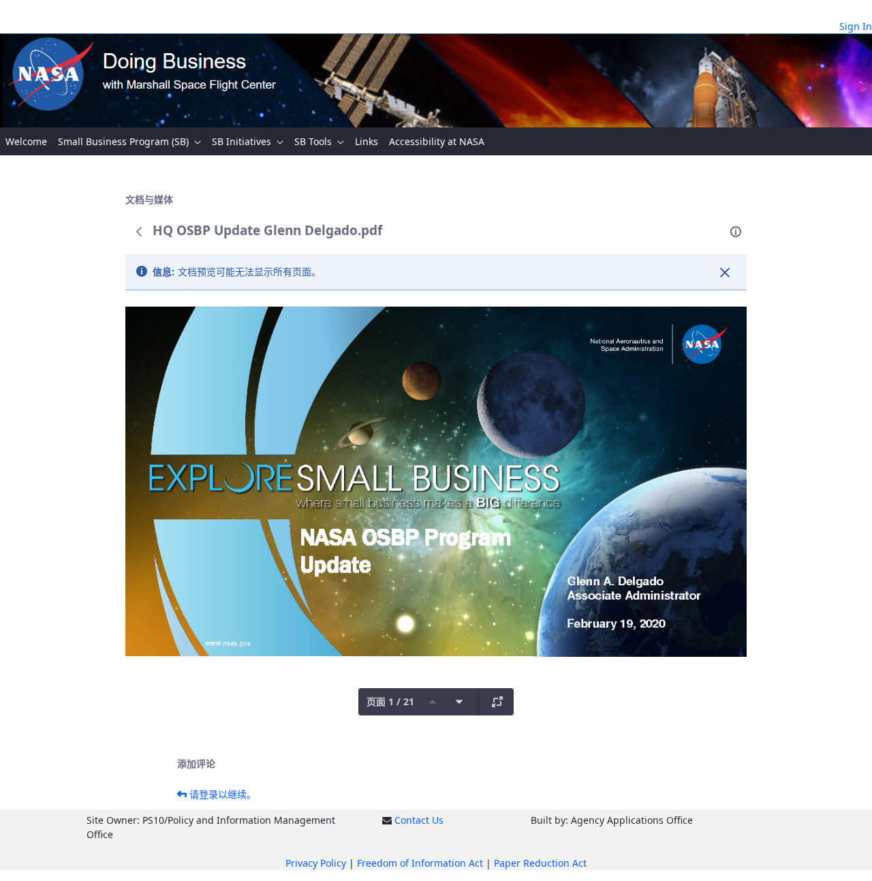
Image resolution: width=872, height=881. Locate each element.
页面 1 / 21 (390, 701)
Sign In (855, 26)
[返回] (139, 231)
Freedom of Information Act (420, 862)
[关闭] (725, 272)
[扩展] (497, 701)
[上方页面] (432, 701)
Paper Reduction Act (540, 862)
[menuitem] (26, 141)
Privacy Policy (315, 862)
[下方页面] (459, 701)
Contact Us (418, 820)
